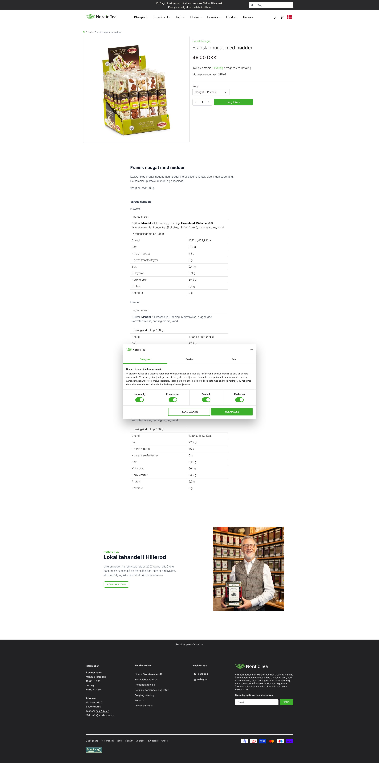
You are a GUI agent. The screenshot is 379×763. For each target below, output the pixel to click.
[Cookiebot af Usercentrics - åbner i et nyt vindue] (240, 349)
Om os (164, 740)
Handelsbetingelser (146, 679)
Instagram (202, 679)
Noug (195, 86)
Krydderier (153, 740)
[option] (135, 89)
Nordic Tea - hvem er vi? (148, 674)
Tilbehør (129, 740)
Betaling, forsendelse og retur (151, 689)
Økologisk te (92, 740)
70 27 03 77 (102, 710)
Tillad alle (232, 411)
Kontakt (139, 700)
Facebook (202, 673)
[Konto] (275, 17)
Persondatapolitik (145, 684)
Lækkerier (140, 740)
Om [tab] (234, 359)
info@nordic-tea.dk (103, 715)
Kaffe (119, 740)
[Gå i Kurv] (282, 17)
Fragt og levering (144, 695)
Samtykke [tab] (145, 359)
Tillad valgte (189, 411)
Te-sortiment (107, 740)
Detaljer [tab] (190, 359)
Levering (218, 67)
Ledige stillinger (144, 705)
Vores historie (116, 584)
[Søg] (252, 5)
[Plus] (209, 102)
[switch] (173, 399)
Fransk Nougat (201, 41)
